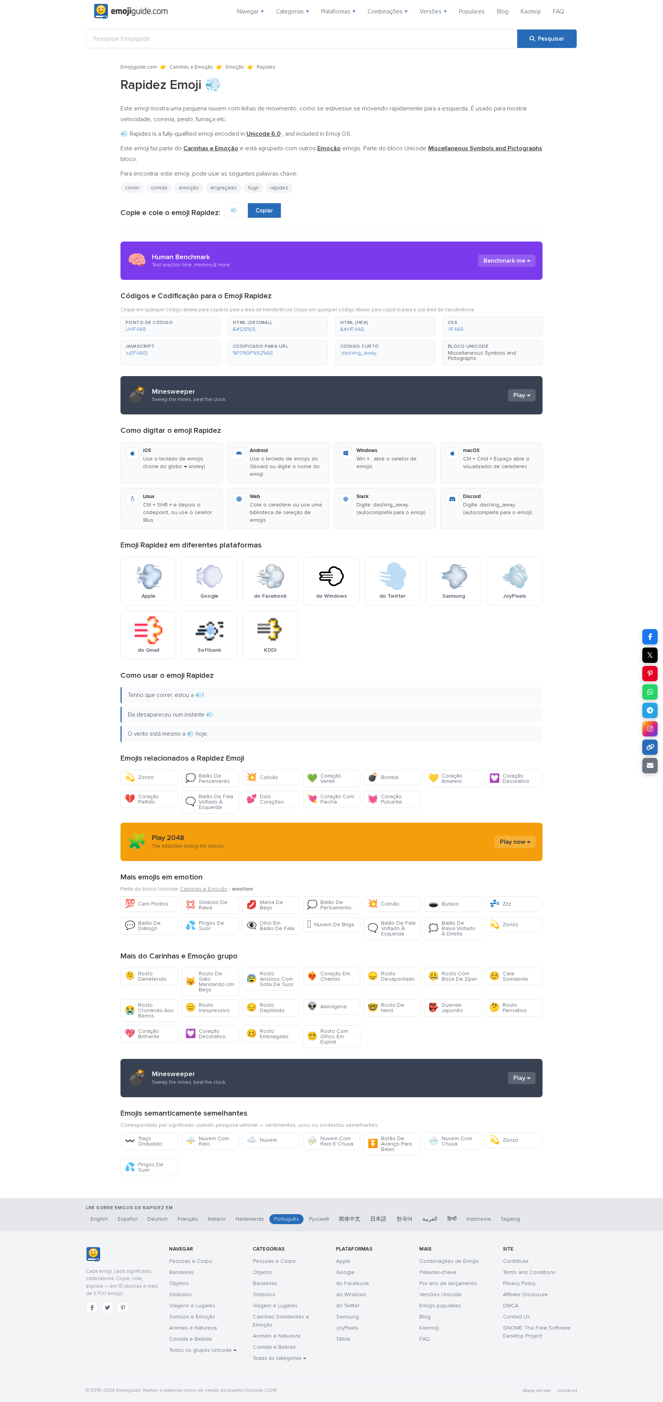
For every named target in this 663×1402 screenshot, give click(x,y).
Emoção (235, 67)
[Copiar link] (650, 747)
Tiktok (343, 1339)
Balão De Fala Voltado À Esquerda (209, 801)
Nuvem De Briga (330, 924)
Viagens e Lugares (192, 1305)
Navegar (250, 11)
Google (345, 1272)
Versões (433, 11)
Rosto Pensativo (508, 1008)
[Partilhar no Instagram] (650, 728)
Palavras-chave (437, 1272)
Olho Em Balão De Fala (270, 926)
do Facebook (352, 1283)
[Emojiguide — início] (93, 1254)
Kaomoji (531, 11)
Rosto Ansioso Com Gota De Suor (270, 979)
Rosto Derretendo (146, 976)
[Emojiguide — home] (131, 11)
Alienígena (326, 1006)
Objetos (179, 1283)
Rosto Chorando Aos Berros (149, 1010)
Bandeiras (181, 1272)
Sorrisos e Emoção (192, 1316)
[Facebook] (92, 1308)
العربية (429, 1219)
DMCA (510, 1305)
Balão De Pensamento (207, 778)
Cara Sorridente (508, 976)
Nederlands (250, 1219)
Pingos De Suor (204, 926)
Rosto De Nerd (386, 1008)
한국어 (404, 1219)
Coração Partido (142, 799)
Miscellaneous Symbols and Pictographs (482, 356)
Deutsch (157, 1219)
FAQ (558, 11)
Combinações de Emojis (449, 1261)
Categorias (292, 11)
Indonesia (479, 1219)
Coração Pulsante (385, 799)
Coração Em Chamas (328, 976)
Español (127, 1219)
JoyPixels (347, 1328)
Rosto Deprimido (265, 1008)
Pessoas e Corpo (190, 1261)
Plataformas (338, 11)
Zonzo (139, 777)
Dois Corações (265, 799)
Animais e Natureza (193, 1328)
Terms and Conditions (529, 1272)
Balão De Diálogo (143, 926)
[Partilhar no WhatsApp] (650, 692)
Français (188, 1219)
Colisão (262, 777)
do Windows (351, 1294)
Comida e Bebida (190, 1339)
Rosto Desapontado (391, 976)
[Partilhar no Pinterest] (650, 673)
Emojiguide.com (138, 67)
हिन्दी (452, 1219)
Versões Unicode (440, 1294)
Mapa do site (537, 1391)
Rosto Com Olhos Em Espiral (327, 1036)
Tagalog (510, 1219)
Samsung (347, 1316)
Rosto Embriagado (267, 1034)
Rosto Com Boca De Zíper (452, 976)
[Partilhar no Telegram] (650, 710)
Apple (343, 1261)
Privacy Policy (519, 1283)
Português (286, 1219)
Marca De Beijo (264, 905)
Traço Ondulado (143, 1141)
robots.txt (567, 1391)
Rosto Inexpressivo (207, 1008)
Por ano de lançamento (448, 1283)
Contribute (516, 1261)
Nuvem (261, 1140)
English (99, 1219)
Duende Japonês (445, 1008)
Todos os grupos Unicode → (202, 1350)
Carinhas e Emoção (191, 67)
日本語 (378, 1219)
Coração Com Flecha (330, 799)
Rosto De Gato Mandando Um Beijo (209, 981)
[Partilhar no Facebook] (650, 636)
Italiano (217, 1219)
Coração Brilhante (142, 1034)
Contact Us (516, 1316)
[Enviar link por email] (650, 765)
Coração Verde (324, 778)
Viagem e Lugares (275, 1305)
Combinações (387, 11)
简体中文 (349, 1219)
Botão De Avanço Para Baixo (390, 1143)
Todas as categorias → (279, 1358)
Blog (502, 11)
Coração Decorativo (509, 778)
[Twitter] (107, 1308)
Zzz (500, 904)
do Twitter (348, 1305)
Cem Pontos (146, 904)
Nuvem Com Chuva (450, 1141)
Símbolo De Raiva (206, 905)
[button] (170, 326)
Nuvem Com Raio (207, 1141)
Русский (319, 1219)
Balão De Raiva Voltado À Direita (451, 928)
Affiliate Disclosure (525, 1294)
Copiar (264, 210)
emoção (189, 187)
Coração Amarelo (445, 778)
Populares (472, 11)
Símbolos (180, 1294)
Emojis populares (440, 1305)
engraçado (223, 187)
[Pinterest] (123, 1308)
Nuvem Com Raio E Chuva (330, 1141)
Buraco (443, 904)
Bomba (383, 777)
